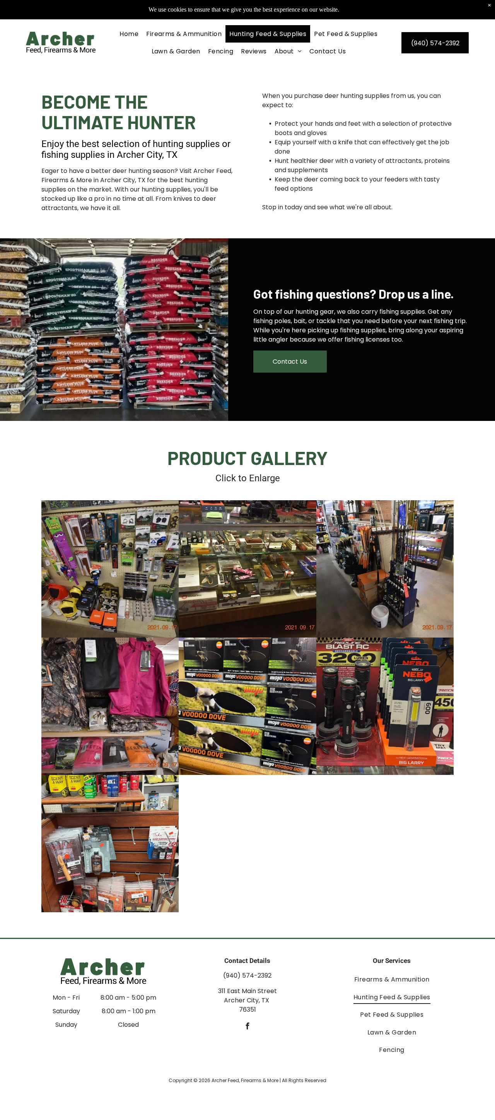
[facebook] (247, 1027)
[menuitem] (129, 34)
